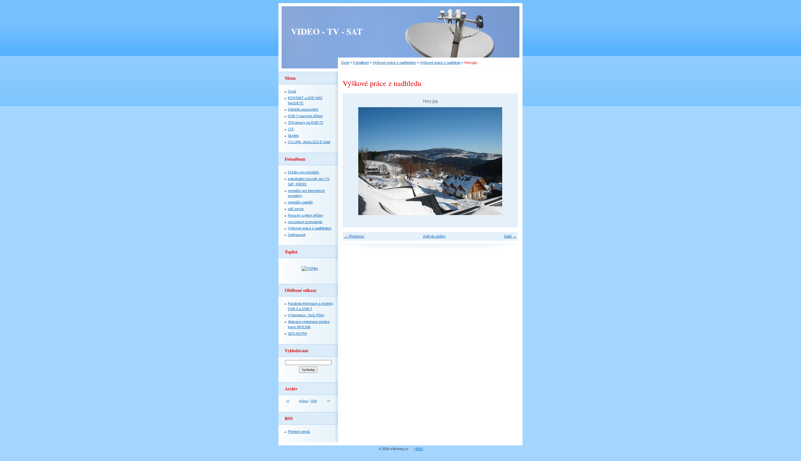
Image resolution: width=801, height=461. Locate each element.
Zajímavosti (296, 235)
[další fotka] (508, 161)
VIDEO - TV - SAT (327, 31)
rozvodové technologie (305, 222)
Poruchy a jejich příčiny (305, 215)
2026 (314, 401)
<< (287, 401)
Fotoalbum (361, 62)
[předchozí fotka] (353, 161)
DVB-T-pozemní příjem (305, 116)
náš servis (296, 209)
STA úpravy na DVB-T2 (305, 122)
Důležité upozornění (303, 109)
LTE (291, 129)
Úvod (345, 62)
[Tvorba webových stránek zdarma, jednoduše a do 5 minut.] (412, 449)
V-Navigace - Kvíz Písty (306, 315)
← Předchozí (354, 236)
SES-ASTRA (297, 333)
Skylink (293, 136)
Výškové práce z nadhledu (440, 62)
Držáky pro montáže (303, 172)
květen (303, 401)
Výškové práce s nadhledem (394, 62)
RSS (419, 449)
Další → (510, 236)
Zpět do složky (434, 236)
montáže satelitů (300, 202)
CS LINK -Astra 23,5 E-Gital (309, 142)
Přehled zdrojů (299, 431)
